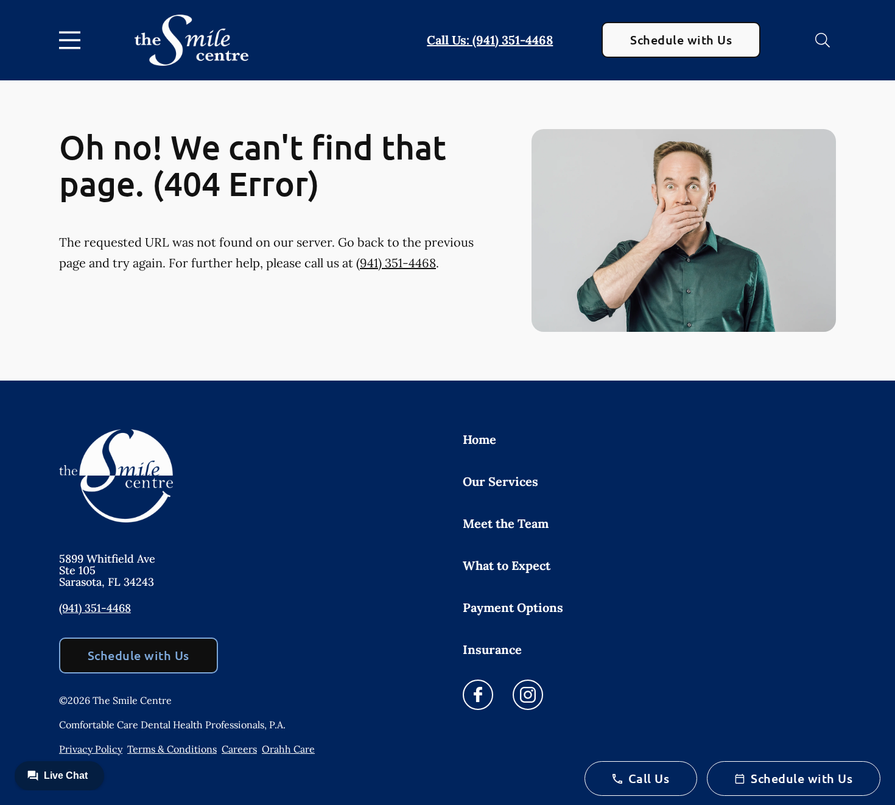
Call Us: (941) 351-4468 (490, 39)
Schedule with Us (681, 39)
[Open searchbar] (822, 40)
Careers (239, 749)
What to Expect (506, 565)
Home (479, 439)
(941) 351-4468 (396, 262)
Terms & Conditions (172, 749)
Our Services (500, 481)
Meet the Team (506, 523)
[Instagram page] (528, 695)
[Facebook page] (478, 695)
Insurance (492, 649)
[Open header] (72, 40)
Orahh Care (288, 749)
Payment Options (513, 607)
